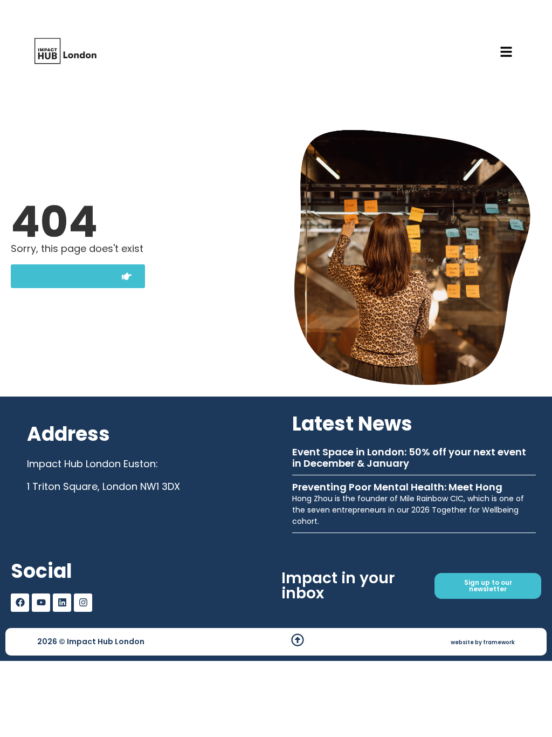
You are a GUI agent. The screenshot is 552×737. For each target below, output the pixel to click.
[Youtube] (41, 602)
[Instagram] (83, 602)
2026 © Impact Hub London (90, 641)
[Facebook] (20, 602)
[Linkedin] (62, 602)
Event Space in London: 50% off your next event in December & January (409, 457)
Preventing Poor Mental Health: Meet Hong (397, 487)
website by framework (483, 642)
